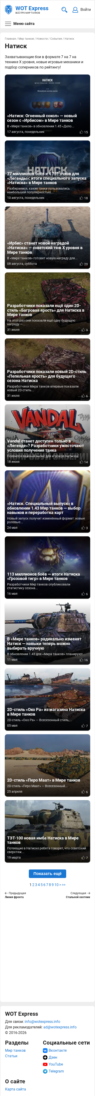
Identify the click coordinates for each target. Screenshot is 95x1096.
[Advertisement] (47, 949)
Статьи (11, 1056)
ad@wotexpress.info (60, 1027)
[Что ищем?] (64, 10)
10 (56, 885)
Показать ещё (47, 873)
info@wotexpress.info (42, 1021)
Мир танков (15, 1050)
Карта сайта (15, 1089)
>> (63, 885)
